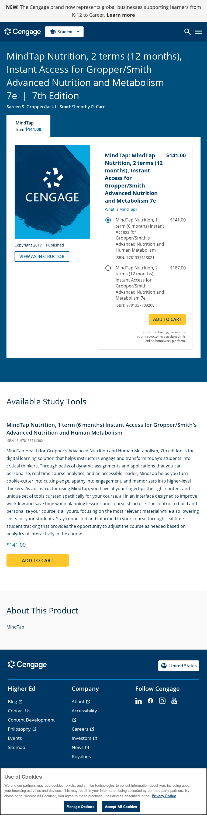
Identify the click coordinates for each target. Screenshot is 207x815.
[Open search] (187, 31)
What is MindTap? (121, 209)
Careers (80, 729)
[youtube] (174, 701)
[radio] (108, 220)
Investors (82, 738)
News (78, 747)
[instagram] (162, 701)
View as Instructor (41, 256)
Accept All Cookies (121, 806)
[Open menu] (198, 31)
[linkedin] (138, 701)
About (78, 701)
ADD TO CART (167, 319)
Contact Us (19, 711)
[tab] (28, 126)
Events (15, 738)
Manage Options (80, 806)
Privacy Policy (164, 795)
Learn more (121, 15)
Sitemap (16, 747)
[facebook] (150, 701)
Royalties (81, 756)
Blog (13, 701)
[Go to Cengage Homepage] (22, 31)
